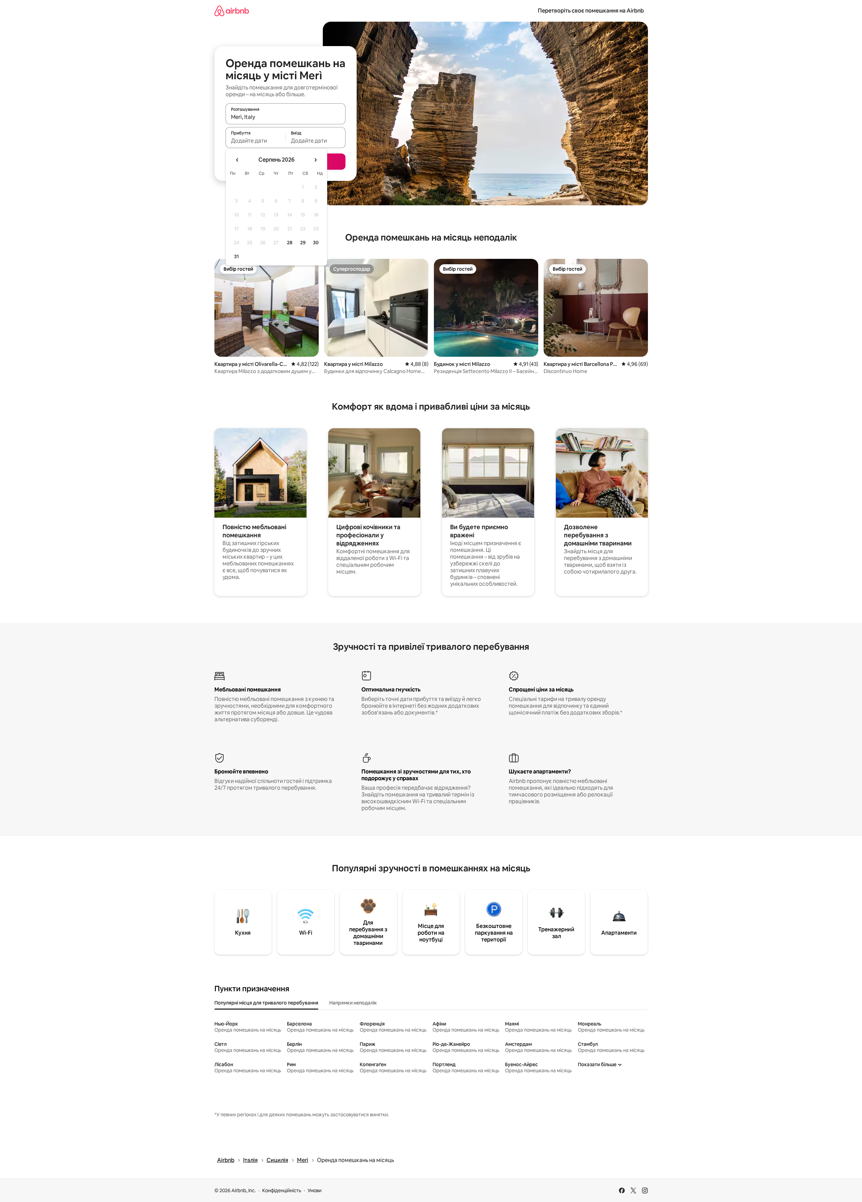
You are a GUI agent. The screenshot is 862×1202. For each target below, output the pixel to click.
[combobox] (285, 117)
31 (236, 256)
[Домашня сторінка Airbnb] (231, 10)
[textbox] (255, 141)
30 (316, 243)
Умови (314, 1190)
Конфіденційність (281, 1190)
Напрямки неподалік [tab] (353, 1003)
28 (289, 243)
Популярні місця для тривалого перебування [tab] (266, 1003)
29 (303, 243)
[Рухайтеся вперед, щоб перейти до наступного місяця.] (315, 160)
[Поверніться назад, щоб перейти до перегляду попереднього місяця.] (237, 160)
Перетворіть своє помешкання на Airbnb (591, 10)
